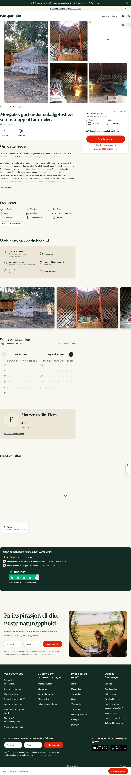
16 (34, 376)
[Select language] (123, 16)
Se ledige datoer (106, 139)
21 (26, 382)
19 (17, 382)
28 (25, 387)
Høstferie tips (11, 694)
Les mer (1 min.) (6, 187)
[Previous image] (4, 308)
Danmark (75, 724)
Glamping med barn (13, 704)
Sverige (75, 719)
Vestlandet (76, 704)
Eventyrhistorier (113, 699)
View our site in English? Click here (65, 8)
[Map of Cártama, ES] (108, 41)
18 (13, 382)
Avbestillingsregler (114, 723)
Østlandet (76, 689)
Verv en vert (111, 713)
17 (8, 382)
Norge (74, 683)
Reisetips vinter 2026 (14, 699)
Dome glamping (45, 694)
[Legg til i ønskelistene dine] (123, 25)
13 (21, 376)
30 (34, 387)
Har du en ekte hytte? (115, 718)
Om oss (108, 683)
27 (21, 387)
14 (26, 376)
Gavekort (115, 16)
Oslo (73, 699)
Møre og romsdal (79, 714)
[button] (96, 123)
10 (8, 376)
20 (21, 382)
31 (8, 393)
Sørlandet (76, 709)
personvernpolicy (48, 654)
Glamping (42, 689)
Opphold (105, 16)
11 (13, 376)
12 (17, 376)
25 (13, 387)
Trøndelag (76, 694)
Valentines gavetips (13, 727)
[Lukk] (127, 3)
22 (30, 382)
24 (8, 387)
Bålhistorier (110, 694)
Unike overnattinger (47, 704)
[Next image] (126, 308)
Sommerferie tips (12, 689)
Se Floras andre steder (14, 434)
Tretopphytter (45, 683)
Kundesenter (111, 689)
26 (17, 387)
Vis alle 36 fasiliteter (11, 224)
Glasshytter (43, 699)
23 (34, 382)
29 (30, 387)
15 (30, 376)
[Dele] (129, 25)
